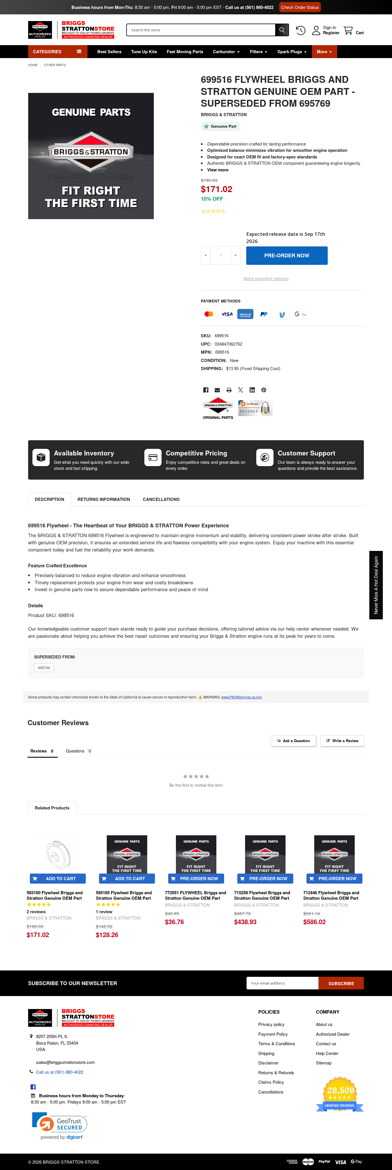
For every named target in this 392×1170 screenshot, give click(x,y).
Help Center (327, 1053)
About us (324, 1024)
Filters (256, 51)
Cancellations (161, 499)
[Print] (229, 390)
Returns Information (103, 499)
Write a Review (345, 740)
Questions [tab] (75, 751)
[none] (91, 156)
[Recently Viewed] (301, 30)
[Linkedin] (252, 390)
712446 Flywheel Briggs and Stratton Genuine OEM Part (331, 895)
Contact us (326, 1043)
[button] (60, 1126)
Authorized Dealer (333, 1034)
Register (331, 32)
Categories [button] (47, 51)
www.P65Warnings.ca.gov (241, 696)
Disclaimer (268, 1063)
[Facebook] (206, 390)
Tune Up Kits (144, 51)
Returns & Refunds (276, 1072)
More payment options (266, 278)
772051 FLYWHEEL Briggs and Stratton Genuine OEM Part (195, 895)
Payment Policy (273, 1034)
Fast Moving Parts (185, 51)
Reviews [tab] (38, 751)
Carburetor (224, 51)
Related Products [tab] (52, 808)
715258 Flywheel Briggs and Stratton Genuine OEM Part (262, 895)
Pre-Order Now (199, 878)
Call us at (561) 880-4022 (249, 7)
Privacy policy (271, 1024)
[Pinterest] (264, 390)
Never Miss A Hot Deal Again (376, 585)
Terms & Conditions (276, 1043)
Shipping (266, 1053)
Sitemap (323, 1063)
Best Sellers (109, 51)
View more (217, 169)
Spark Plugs (289, 51)
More (322, 51)
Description (49, 499)
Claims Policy (271, 1082)
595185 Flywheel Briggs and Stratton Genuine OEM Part (124, 895)
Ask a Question (296, 740)
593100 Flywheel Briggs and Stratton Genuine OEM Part (55, 895)
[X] (241, 390)
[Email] (217, 390)
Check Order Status (300, 7)
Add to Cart (61, 878)
